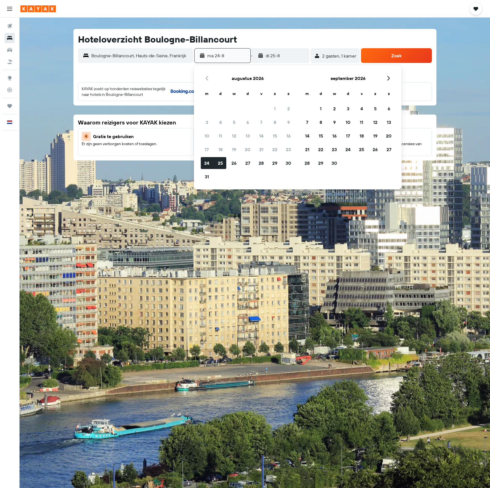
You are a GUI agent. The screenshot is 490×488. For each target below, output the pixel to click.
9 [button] (288, 122)
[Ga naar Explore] (9, 78)
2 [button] (288, 108)
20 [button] (247, 149)
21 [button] (261, 149)
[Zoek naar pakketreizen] (9, 61)
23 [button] (288, 149)
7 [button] (261, 122)
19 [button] (234, 149)
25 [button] (220, 163)
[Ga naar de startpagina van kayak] (38, 8)
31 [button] (207, 176)
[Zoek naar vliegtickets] (9, 26)
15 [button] (275, 136)
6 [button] (247, 122)
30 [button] (288, 163)
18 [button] (220, 149)
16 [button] (288, 136)
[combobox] (141, 56)
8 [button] (275, 122)
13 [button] (248, 136)
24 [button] (206, 163)
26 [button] (233, 163)
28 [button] (261, 163)
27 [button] (247, 163)
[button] (9, 9)
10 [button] (206, 136)
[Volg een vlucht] (9, 90)
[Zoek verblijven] (9, 38)
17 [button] (207, 149)
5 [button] (234, 122)
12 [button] (234, 136)
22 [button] (274, 149)
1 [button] (275, 108)
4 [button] (220, 122)
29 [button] (274, 163)
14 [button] (261, 136)
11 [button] (220, 136)
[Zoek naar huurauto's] (9, 50)
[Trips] (9, 106)
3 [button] (207, 122)
